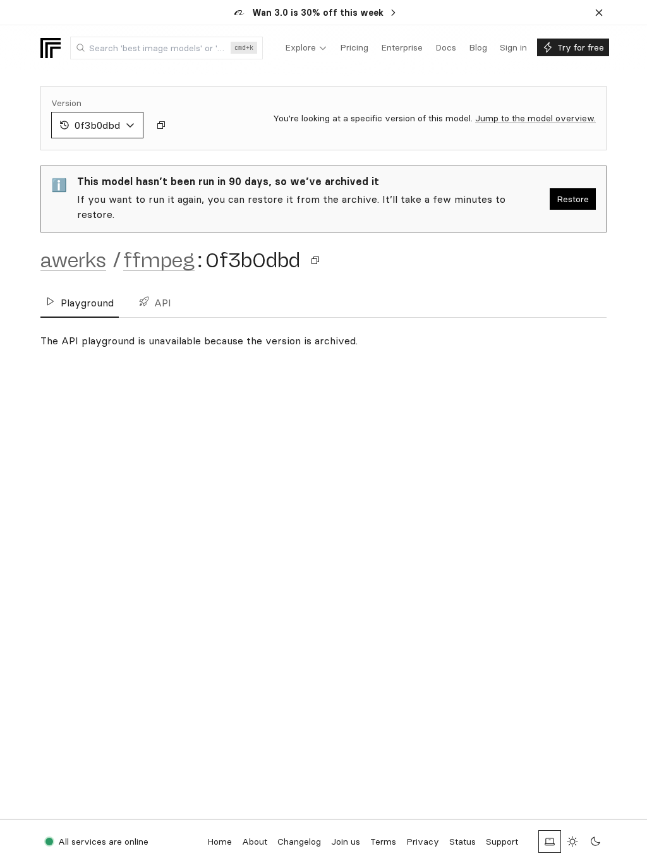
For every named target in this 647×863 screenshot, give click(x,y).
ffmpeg (159, 260)
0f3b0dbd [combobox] (97, 125)
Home (219, 841)
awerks (73, 260)
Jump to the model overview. (535, 118)
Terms (383, 841)
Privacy (422, 841)
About (254, 841)
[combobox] (166, 48)
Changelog (299, 841)
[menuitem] (306, 48)
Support (502, 841)
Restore (573, 199)
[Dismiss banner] (599, 12)
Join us (345, 841)
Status (462, 841)
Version (66, 103)
